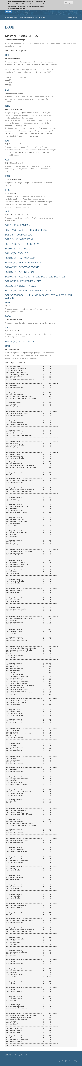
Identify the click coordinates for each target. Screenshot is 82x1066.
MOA (8, 316)
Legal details (61, 1061)
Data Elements (40, 17)
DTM (8, 106)
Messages (23, 17)
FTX (7, 189)
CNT (7, 327)
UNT (7, 346)
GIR (7, 211)
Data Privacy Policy (71, 1061)
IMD (7, 176)
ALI (7, 159)
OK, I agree (68, 3)
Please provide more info (16, 8)
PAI (7, 140)
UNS (7, 302)
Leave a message (71, 17)
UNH (8, 55)
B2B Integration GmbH (20, 1055)
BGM (8, 89)
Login (9, 11)
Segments (30, 17)
